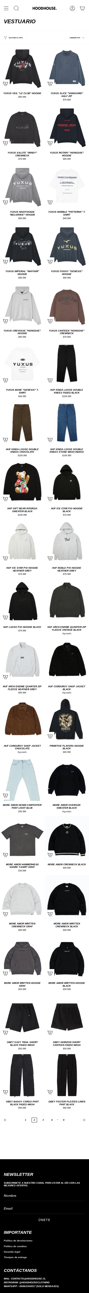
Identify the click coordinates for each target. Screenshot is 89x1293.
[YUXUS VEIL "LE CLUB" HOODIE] (22, 67)
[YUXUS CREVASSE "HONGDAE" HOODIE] (22, 304)
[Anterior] (11, 1120)
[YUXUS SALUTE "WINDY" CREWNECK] (22, 126)
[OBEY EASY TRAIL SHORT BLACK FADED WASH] (22, 1016)
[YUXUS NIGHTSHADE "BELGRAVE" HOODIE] (22, 185)
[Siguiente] (78, 1120)
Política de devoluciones (18, 1240)
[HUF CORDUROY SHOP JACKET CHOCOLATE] (22, 719)
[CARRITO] (82, 8)
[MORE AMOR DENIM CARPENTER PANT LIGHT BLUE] (22, 778)
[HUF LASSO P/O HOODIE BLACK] (22, 600)
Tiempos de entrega (15, 1257)
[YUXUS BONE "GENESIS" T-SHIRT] (22, 363)
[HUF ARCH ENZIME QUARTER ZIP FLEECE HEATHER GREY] (22, 660)
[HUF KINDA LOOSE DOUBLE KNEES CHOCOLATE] (22, 422)
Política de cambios (15, 1246)
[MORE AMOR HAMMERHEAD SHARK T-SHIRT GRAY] (22, 838)
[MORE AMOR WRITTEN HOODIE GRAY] (22, 956)
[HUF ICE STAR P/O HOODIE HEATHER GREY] (22, 541)
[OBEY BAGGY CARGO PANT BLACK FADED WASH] (22, 1075)
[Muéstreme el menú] (6, 8)
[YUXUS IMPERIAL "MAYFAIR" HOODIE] (22, 245)
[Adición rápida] (5, 83)
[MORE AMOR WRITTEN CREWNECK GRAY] (22, 897)
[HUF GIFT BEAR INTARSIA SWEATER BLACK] (22, 482)
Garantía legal (12, 1251)
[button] (16, 8)
